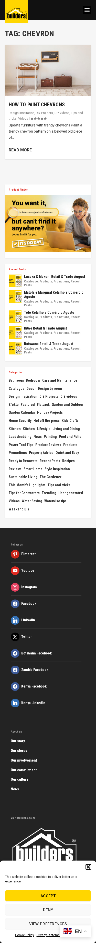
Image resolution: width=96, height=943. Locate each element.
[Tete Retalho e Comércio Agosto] (15, 316)
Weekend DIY (19, 509)
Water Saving (32, 501)
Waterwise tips (55, 501)
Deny (48, 910)
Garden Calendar (22, 412)
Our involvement (24, 760)
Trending (49, 493)
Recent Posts (50, 461)
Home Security (20, 421)
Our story (18, 741)
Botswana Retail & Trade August (48, 344)
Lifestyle (43, 429)
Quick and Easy (67, 453)
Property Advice (41, 453)
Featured (28, 405)
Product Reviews (48, 445)
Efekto (14, 405)
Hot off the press (47, 421)
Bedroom (33, 380)
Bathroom (16, 380)
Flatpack (43, 405)
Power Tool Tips (21, 445)
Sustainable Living (23, 477)
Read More (20, 150)
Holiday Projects (50, 412)
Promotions (61, 281)
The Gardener (50, 477)
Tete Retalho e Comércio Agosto (49, 312)
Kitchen (15, 429)
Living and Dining (66, 429)
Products (45, 281)
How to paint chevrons (37, 105)
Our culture (19, 779)
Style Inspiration (57, 469)
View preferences (48, 924)
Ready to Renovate (23, 461)
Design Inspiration (21, 113)
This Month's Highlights (27, 485)
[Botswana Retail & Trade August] (15, 348)
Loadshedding (20, 437)
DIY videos (62, 113)
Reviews (15, 469)
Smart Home (33, 469)
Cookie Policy (24, 935)
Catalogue (31, 281)
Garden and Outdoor (67, 405)
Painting (50, 437)
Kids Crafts (70, 421)
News (38, 437)
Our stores (19, 751)
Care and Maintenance (59, 380)
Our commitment (24, 770)
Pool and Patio (70, 437)
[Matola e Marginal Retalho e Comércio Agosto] (15, 296)
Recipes (68, 461)
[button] (88, 866)
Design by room (50, 389)
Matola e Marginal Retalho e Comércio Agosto (53, 294)
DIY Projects (44, 113)
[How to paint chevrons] (48, 70)
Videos (23, 118)
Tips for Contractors (24, 493)
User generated (70, 493)
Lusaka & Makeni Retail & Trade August (54, 277)
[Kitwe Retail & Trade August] (15, 332)
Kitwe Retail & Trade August (45, 328)
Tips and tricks (59, 485)
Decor (31, 389)
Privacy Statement (49, 935)
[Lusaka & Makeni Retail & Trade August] (15, 281)
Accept (48, 896)
